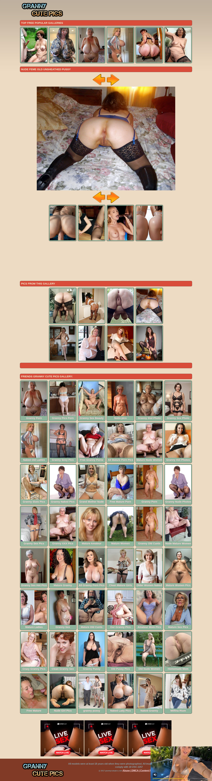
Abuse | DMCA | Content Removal (141, 770)
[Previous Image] (99, 86)
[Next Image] (113, 86)
